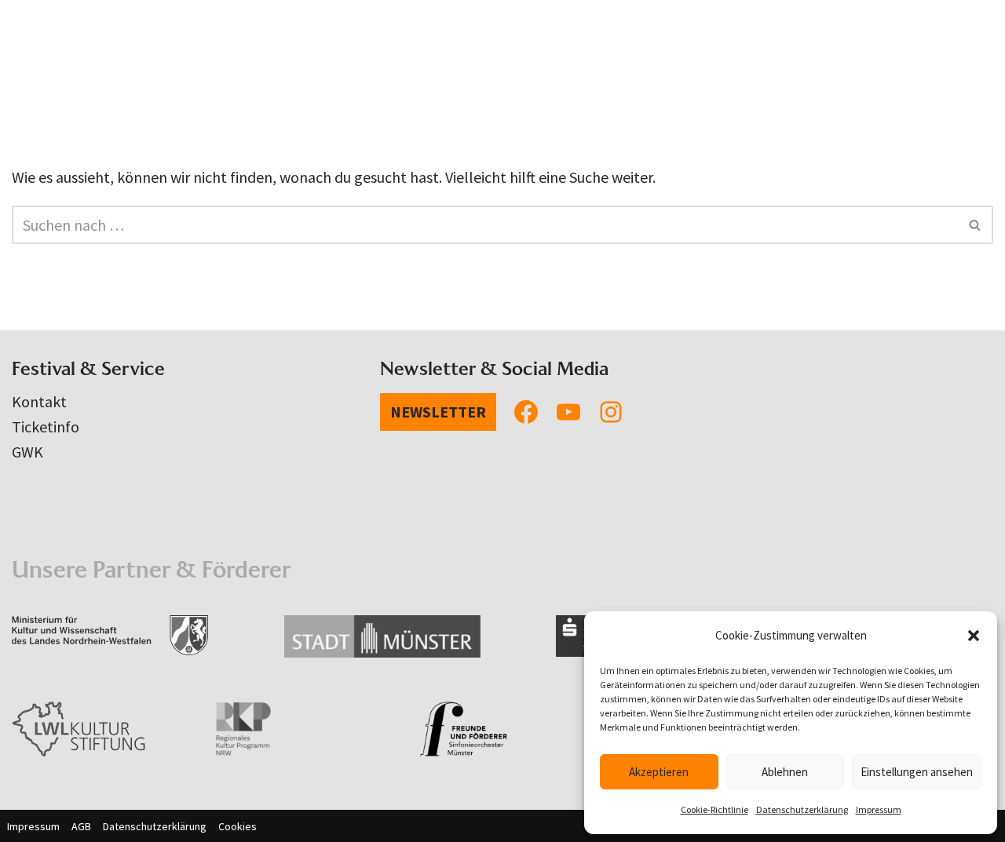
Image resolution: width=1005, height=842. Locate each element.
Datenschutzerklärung (802, 809)
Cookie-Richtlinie (714, 809)
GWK (27, 451)
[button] (973, 635)
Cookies (237, 826)
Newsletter (438, 411)
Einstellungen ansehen (917, 771)
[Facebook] (526, 412)
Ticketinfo (45, 426)
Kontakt (39, 401)
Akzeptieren (659, 771)
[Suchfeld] (975, 225)
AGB (81, 826)
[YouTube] (568, 412)
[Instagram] (611, 412)
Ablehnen (785, 771)
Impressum (878, 809)
